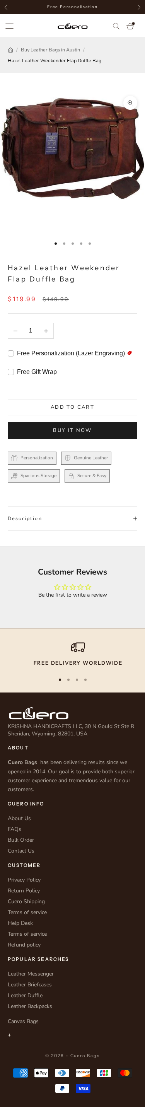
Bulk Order (21, 840)
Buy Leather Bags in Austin (50, 49)
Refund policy (24, 944)
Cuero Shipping (26, 901)
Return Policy (24, 890)
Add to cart (72, 407)
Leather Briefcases (30, 984)
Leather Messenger (31, 973)
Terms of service (27, 912)
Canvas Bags (23, 1021)
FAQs (14, 829)
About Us (19, 818)
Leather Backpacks (30, 1006)
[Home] (10, 50)
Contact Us (21, 851)
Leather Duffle (25, 995)
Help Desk (20, 923)
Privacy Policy (24, 880)
